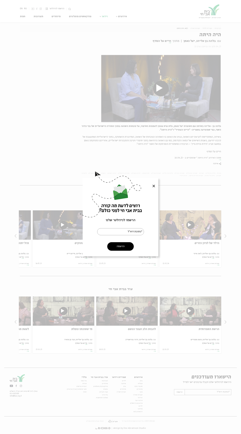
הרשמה (121, 246)
